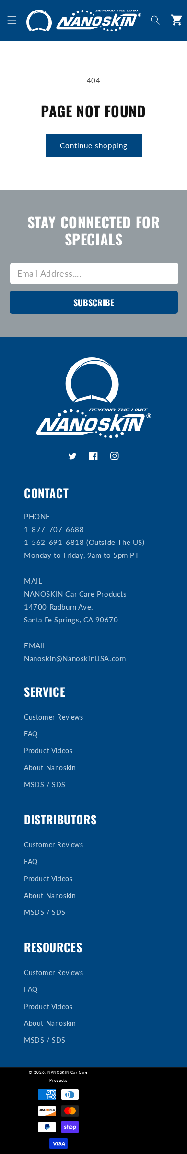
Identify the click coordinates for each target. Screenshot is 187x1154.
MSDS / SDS (45, 784)
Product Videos (48, 750)
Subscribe (93, 302)
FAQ (31, 734)
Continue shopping (94, 145)
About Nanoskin (50, 768)
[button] (12, 20)
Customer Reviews (53, 717)
